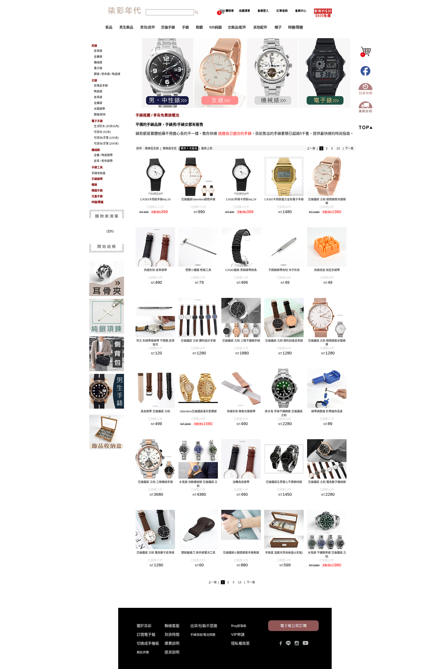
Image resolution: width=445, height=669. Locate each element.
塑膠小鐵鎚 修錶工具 (198, 270)
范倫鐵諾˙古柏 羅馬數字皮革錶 (155, 552)
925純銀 (215, 27)
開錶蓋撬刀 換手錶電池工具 (198, 552)
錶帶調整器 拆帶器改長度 (327, 411)
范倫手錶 (168, 27)
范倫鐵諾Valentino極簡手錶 (198, 199)
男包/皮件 (147, 27)
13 (338, 148)
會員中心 (300, 11)
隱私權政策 (240, 643)
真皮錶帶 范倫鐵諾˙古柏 (155, 411)
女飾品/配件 (237, 27)
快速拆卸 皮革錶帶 (155, 270)
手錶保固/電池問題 (204, 634)
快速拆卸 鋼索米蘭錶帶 (241, 411)
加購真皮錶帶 (241, 482)
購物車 (226, 11)
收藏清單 (244, 11)
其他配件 (260, 27)
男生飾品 (126, 27)
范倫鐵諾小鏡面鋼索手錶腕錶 (241, 552)
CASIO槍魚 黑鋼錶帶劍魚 (241, 270)
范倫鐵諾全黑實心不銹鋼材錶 (284, 482)
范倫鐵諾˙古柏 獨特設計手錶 (198, 340)
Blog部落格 (238, 626)
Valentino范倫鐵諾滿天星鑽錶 (198, 411)
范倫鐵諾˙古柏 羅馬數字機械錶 (327, 482)
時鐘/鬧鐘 (295, 27)
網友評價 (143, 652)
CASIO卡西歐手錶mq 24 (155, 199)
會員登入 (263, 11)
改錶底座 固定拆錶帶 (327, 270)
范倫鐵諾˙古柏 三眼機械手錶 (155, 482)
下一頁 (349, 148)
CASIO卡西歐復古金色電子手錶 (284, 199)
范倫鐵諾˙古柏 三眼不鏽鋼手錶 (241, 340)
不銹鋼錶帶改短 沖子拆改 (284, 270)
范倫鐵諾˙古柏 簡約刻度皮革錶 (284, 340)
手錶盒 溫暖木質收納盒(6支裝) (284, 552)
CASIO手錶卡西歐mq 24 (241, 199)
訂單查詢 (282, 11)
